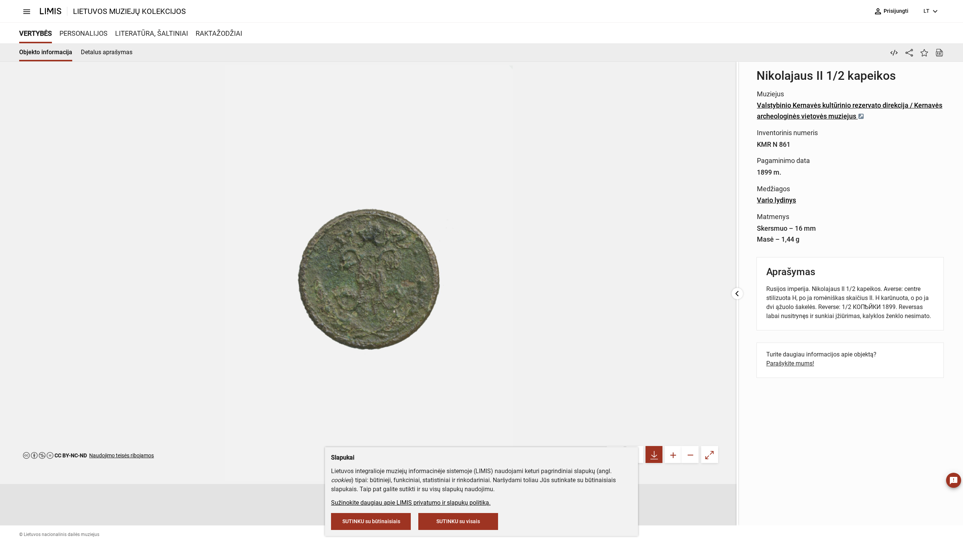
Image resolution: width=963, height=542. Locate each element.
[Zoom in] (673, 454)
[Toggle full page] (709, 454)
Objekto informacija (45, 52)
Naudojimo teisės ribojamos (121, 455)
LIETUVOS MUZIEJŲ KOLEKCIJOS (129, 11)
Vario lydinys (776, 200)
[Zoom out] (690, 454)
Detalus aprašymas (106, 52)
